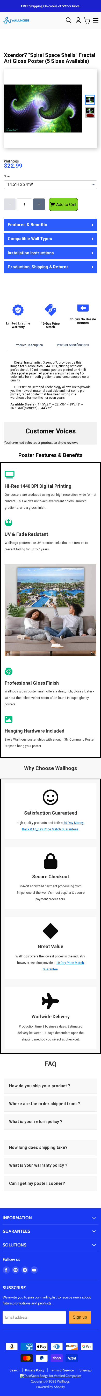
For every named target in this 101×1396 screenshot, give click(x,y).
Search (14, 1370)
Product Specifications (73, 345)
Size (7, 176)
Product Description (29, 345)
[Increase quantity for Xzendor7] (39, 204)
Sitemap (85, 1370)
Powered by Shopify (50, 1387)
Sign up (80, 1317)
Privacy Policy (35, 1370)
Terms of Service (62, 1370)
